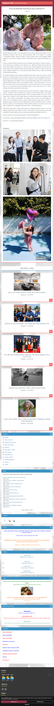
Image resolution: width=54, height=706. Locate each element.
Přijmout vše (14, 701)
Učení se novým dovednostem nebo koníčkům (13, 496)
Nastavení (27, 704)
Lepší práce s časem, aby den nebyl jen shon (13, 502)
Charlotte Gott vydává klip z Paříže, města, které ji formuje (27, 388)
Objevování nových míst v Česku (10, 489)
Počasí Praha (27, 555)
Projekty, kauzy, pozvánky (10, 442)
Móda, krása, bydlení (9, 444)
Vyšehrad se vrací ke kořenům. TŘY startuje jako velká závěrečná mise (27, 323)
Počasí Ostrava (27, 566)
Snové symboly (8, 452)
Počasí (49, 674)
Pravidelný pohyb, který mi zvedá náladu (12, 486)
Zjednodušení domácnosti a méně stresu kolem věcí (14, 499)
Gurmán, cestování (9, 457)
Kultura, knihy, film (9, 439)
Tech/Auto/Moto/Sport (9, 459)
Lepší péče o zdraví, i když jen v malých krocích (13, 480)
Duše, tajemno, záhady (10, 449)
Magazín (28, 11)
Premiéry (7, 462)
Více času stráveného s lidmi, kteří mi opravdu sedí (14, 477)
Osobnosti (7, 447)
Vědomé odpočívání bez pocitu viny (10, 492)
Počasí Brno (27, 561)
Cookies (6, 464)
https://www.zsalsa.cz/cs (44, 117)
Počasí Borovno (27, 571)
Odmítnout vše (40, 701)
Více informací (15, 699)
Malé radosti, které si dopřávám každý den (12, 505)
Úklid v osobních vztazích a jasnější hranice (12, 483)
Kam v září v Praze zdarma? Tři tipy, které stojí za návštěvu (27, 292)
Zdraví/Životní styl (9, 454)
